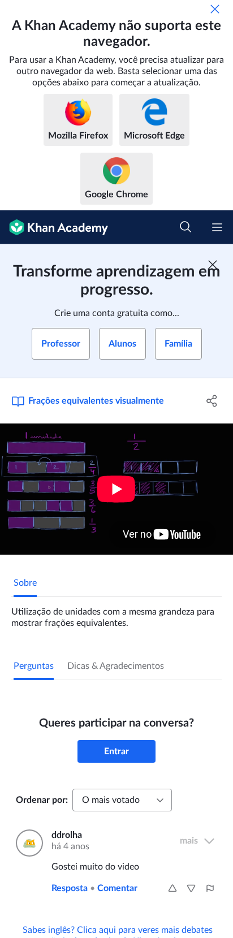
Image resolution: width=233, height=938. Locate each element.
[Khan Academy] (54, 227)
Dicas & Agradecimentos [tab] (115, 666)
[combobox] (122, 800)
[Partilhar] (212, 401)
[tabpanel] (116, 613)
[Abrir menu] (217, 227)
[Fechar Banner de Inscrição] (212, 264)
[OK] (215, 9)
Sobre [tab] (25, 582)
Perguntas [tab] (34, 666)
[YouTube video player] (116, 489)
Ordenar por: (42, 800)
